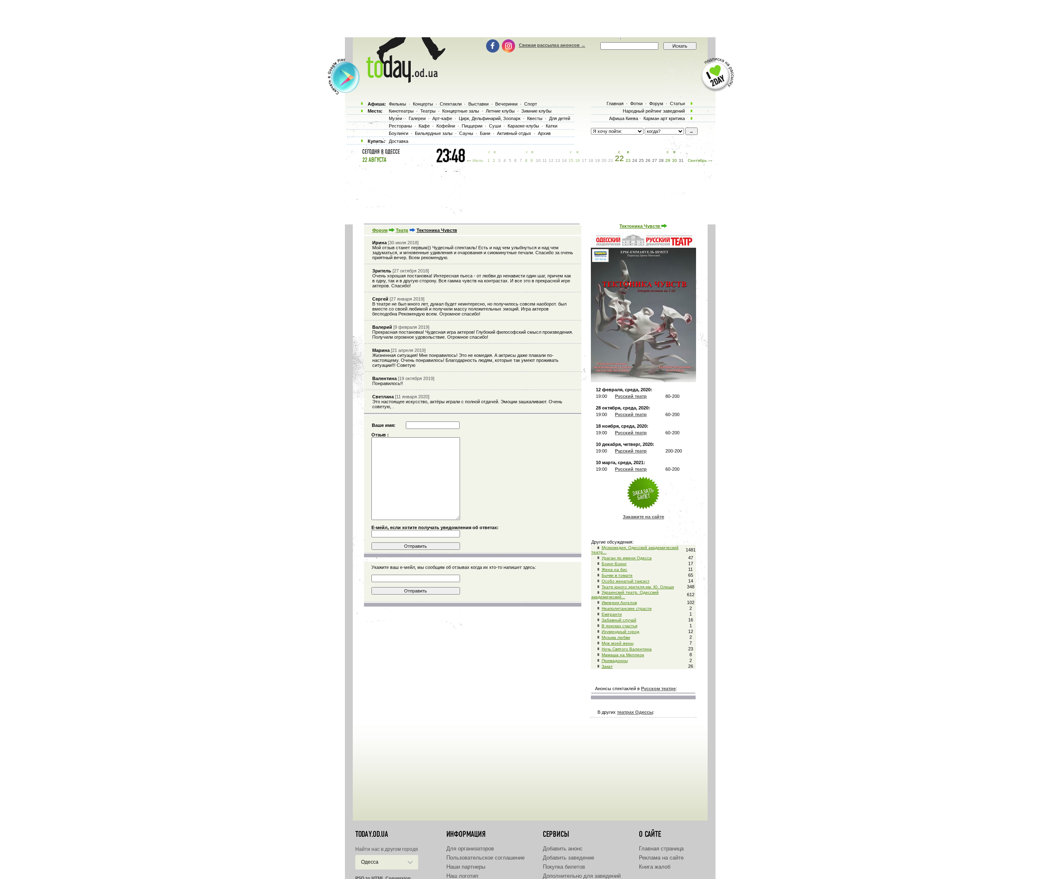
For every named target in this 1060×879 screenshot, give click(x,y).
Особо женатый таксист (626, 581)
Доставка (398, 141)
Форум (380, 230)
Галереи (417, 118)
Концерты (423, 103)
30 (674, 160)
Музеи (395, 118)
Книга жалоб (654, 867)
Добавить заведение (568, 858)
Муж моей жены (618, 643)
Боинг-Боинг (614, 563)
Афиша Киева (623, 118)
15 (571, 160)
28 (661, 160)
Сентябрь (697, 160)
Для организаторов (470, 848)
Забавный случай (619, 620)
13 (557, 160)
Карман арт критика (664, 118)
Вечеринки (506, 103)
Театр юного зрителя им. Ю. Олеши (638, 587)
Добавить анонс (563, 848)
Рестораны (400, 125)
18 (590, 160)
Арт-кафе (442, 118)
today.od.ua (371, 834)
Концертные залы (460, 110)
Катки (551, 125)
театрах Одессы (635, 712)
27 (654, 160)
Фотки (636, 103)
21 (610, 160)
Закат (607, 666)
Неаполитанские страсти (627, 608)
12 (551, 160)
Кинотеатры (401, 110)
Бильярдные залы (434, 133)
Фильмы (397, 103)
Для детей (559, 118)
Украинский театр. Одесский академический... (625, 594)
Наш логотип (462, 876)
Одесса (369, 862)
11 (544, 160)
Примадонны (615, 660)
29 (667, 160)
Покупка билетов (564, 867)
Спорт (530, 103)
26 (648, 160)
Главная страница (661, 848)
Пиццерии (472, 125)
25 (641, 160)
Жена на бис (614, 569)
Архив (544, 133)
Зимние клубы (536, 110)
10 (538, 160)
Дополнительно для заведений (582, 876)
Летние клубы (500, 110)
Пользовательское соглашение (485, 858)
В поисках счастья (619, 626)
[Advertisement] (530, 18)
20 (604, 160)
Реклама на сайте (661, 858)
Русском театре (658, 688)
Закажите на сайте (643, 516)
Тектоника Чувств (640, 226)
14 (564, 160)
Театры (428, 110)
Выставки (478, 103)
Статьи (677, 103)
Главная (615, 103)
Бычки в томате (617, 575)
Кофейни (445, 125)
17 (584, 160)
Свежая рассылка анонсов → (552, 45)
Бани (485, 133)
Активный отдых (514, 133)
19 (597, 160)
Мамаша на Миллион (623, 655)
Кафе (424, 125)
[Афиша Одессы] (401, 80)
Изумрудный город (620, 631)
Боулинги (398, 133)
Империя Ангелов (619, 602)
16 (577, 160)
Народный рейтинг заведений (654, 110)
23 (628, 160)
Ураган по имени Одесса (627, 558)
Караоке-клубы (523, 125)
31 (681, 160)
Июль (477, 160)
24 (634, 160)
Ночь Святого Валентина (627, 649)
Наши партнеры (465, 867)
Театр (402, 230)
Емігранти (612, 614)
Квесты (534, 118)
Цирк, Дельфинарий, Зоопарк (489, 118)
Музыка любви (616, 637)
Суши (495, 125)
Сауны (466, 133)
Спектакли (451, 103)
